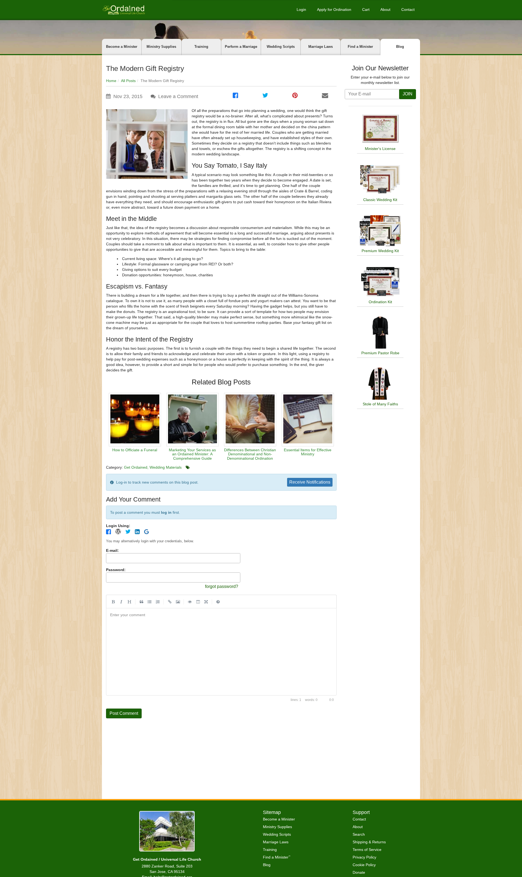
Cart (365, 9)
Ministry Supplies (161, 47)
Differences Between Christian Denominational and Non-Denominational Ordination (250, 454)
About (385, 9)
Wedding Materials (166, 467)
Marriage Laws (320, 47)
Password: (116, 570)
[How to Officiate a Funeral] (135, 419)
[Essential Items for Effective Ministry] (308, 419)
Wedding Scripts (281, 47)
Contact (408, 9)
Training (201, 47)
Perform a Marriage (241, 47)
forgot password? (221, 586)
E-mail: (112, 550)
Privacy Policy (364, 857)
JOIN (407, 94)
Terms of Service (367, 849)
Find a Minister (360, 47)
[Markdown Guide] (218, 601)
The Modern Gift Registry (145, 68)
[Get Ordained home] (123, 9)
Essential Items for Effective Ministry (307, 452)
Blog (400, 47)
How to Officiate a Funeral (134, 450)
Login (301, 9)
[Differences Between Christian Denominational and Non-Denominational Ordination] (250, 419)
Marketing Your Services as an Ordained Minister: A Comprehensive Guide (192, 454)
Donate (359, 872)
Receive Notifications (309, 482)
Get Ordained (135, 467)
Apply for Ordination (334, 9)
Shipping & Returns (369, 842)
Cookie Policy (364, 865)
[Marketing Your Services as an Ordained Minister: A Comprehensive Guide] (192, 419)
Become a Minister (121, 47)
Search (359, 834)
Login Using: (118, 526)
